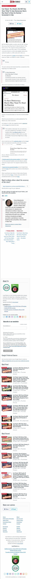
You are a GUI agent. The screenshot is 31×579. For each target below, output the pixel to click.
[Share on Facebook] (3, 195)
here (21, 55)
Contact (18, 523)
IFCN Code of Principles (8, 518)
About (18, 517)
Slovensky (5, 531)
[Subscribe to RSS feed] (25, 317)
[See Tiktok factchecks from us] (4, 317)
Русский (18, 530)
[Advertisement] (15, 261)
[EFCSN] (15, 568)
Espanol (5, 528)
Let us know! (15, 302)
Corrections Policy (7, 522)
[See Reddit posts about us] (23, 317)
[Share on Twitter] (6, 195)
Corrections (19, 522)
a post (13, 55)
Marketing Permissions (8, 332)
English (18, 526)
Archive (4, 523)
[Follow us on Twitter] (17, 317)
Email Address (7, 326)
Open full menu (2, 2)
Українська (19, 531)
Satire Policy (6, 520)
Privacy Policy (20, 520)
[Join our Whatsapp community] (15, 317)
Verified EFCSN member (10, 308)
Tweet (19, 24)
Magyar (18, 528)
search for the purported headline (10, 167)
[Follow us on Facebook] (9, 317)
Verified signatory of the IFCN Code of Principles (15, 306)
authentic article (17, 141)
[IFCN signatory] (15, 560)
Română (5, 530)
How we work (20, 518)
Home (4, 517)
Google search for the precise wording (11, 159)
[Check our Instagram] (12, 317)
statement (25, 123)
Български (5, 526)
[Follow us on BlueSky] (7, 317)
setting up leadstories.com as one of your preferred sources (15, 360)
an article (17, 132)
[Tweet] (29, 1)
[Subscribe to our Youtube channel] (20, 317)
